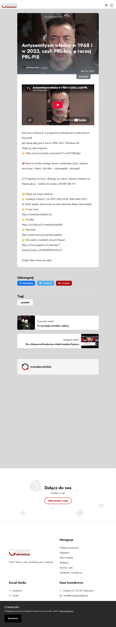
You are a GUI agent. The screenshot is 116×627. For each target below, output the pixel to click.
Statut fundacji (66, 557)
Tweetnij (47, 283)
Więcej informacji (66, 611)
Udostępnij (27, 283)
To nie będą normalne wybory (53, 325)
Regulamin (64, 552)
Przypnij (65, 283)
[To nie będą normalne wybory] (27, 323)
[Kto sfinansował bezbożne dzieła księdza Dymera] (89, 341)
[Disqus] (58, 421)
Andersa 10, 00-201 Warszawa (78, 590)
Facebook (17, 590)
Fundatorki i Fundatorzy (71, 572)
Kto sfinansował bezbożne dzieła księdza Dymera (52, 344)
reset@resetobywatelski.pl (75, 595)
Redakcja (64, 562)
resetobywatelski (32, 67)
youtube (25, 302)
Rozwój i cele (66, 567)
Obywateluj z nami (58, 500)
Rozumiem (13, 618)
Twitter (15, 595)
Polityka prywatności (69, 547)
